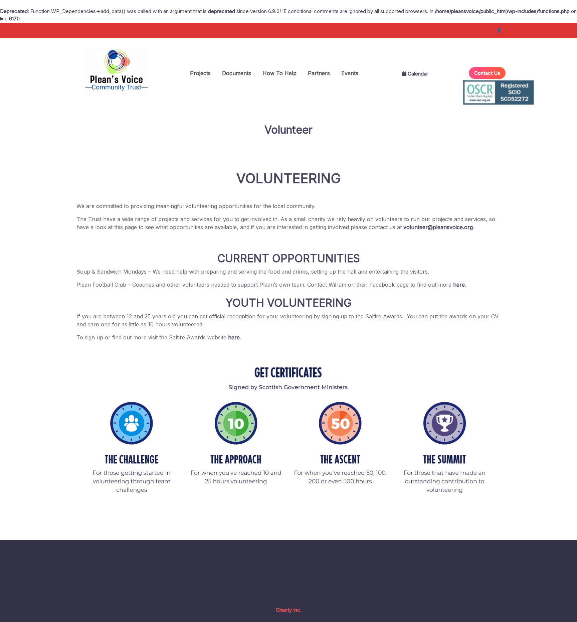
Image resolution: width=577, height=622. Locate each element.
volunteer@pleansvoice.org (438, 227)
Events (349, 73)
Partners (319, 73)
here (459, 284)
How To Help (279, 73)
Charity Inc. (289, 610)
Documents (236, 73)
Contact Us (487, 73)
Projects (200, 73)
